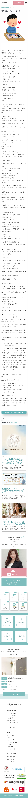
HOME (2, 418)
